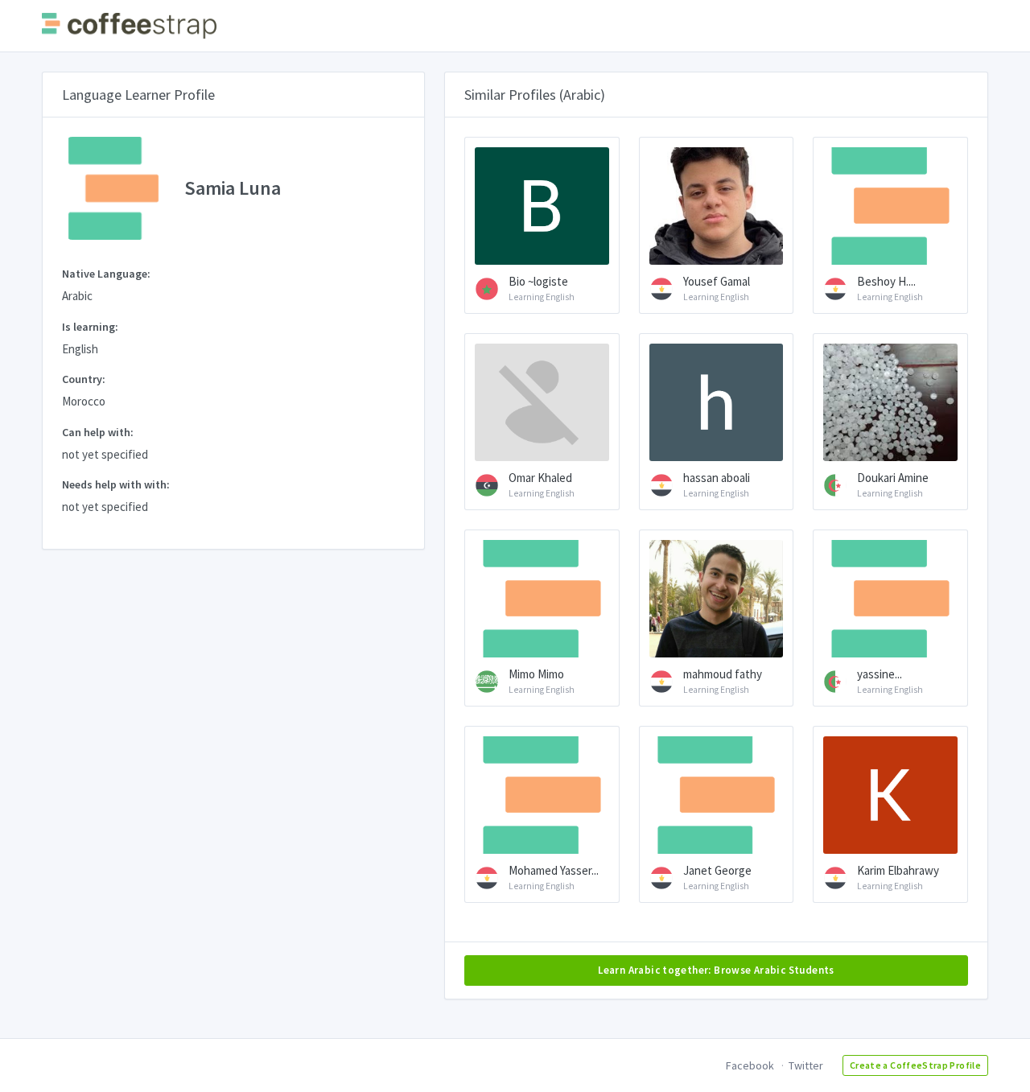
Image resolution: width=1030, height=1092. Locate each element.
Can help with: (98, 432)
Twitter (806, 1065)
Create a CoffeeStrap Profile (915, 1065)
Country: (83, 379)
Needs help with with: (116, 484)
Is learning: (90, 326)
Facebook (750, 1065)
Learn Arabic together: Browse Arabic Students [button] (716, 970)
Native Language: (106, 273)
